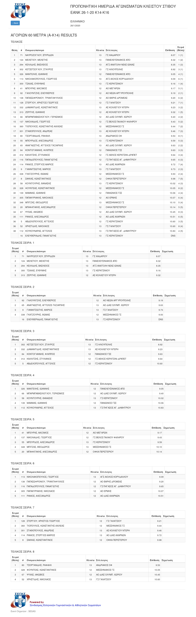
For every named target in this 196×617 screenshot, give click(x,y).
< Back (15, 23)
